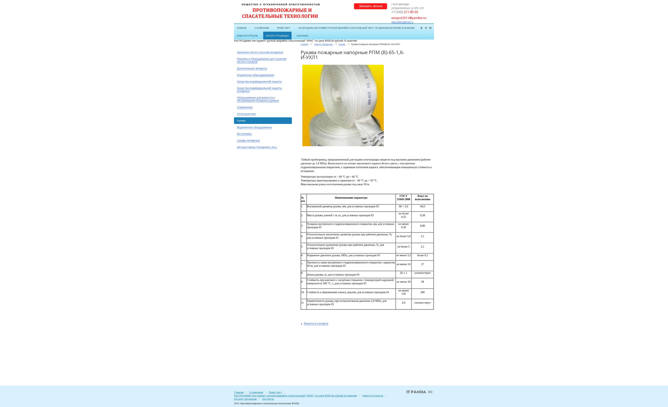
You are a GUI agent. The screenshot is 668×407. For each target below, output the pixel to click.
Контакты (268, 399)
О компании (256, 392)
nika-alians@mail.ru (402, 22)
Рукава (342, 44)
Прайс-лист (275, 392)
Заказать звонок (371, 6)
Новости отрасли (372, 395)
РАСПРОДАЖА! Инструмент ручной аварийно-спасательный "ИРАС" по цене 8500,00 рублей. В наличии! (295, 395)
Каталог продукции (323, 44)
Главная (304, 44)
